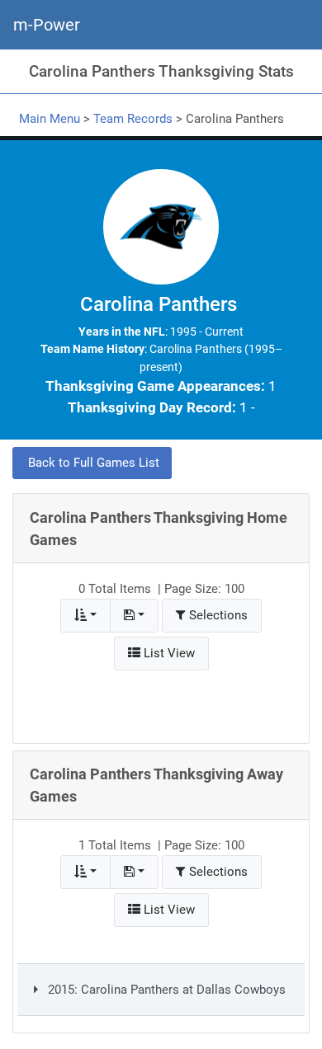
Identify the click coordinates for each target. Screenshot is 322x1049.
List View (167, 653)
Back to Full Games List (92, 462)
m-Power (46, 25)
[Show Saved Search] (134, 616)
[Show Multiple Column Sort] (85, 616)
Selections (217, 615)
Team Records (133, 118)
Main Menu (49, 118)
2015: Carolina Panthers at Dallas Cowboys (165, 989)
